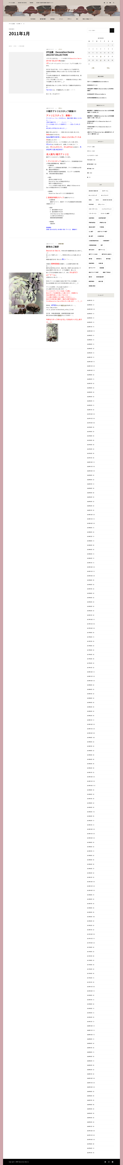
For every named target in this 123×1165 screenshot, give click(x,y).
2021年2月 (89, 453)
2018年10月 (90, 575)
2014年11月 (90, 781)
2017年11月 (90, 623)
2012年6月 (89, 907)
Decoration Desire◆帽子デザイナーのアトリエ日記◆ (61, 10)
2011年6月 (89, 960)
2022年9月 (89, 374)
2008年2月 (89, 1122)
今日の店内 (90, 159)
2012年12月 (90, 881)
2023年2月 (89, 352)
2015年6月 (89, 750)
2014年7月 (89, 798)
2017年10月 (90, 628)
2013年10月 (90, 837)
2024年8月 (89, 313)
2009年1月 (89, 1073)
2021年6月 (89, 435)
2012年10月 (90, 890)
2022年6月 (89, 387)
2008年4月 (89, 1113)
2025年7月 (89, 300)
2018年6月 (89, 593)
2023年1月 (89, 357)
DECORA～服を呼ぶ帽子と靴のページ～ (45, 2)
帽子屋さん (99, 258)
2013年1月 (89, 877)
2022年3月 (89, 400)
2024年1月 (89, 326)
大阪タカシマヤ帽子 (102, 231)
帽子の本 (63, 305)
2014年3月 (89, 816)
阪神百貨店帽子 (100, 276)
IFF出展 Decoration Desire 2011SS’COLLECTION (60, 53)
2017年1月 (89, 667)
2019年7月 (89, 536)
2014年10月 (90, 785)
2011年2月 (89, 977)
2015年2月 (89, 768)
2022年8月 (89, 379)
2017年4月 (89, 654)
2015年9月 (89, 737)
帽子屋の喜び (61, 243)
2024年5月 (89, 317)
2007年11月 (90, 1135)
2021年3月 (89, 449)
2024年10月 (90, 309)
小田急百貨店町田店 (94, 240)
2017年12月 (90, 619)
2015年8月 (89, 741)
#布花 (90, 199)
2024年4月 (89, 322)
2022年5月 (89, 392)
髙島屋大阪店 (92, 285)
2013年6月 (89, 855)
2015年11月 (90, 728)
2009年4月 (89, 1060)
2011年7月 (89, 956)
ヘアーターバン (92, 213)
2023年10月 (90, 331)
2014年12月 (90, 776)
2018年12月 (90, 567)
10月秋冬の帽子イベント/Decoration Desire (98, 121)
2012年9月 (89, 894)
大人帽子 (91, 231)
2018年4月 (89, 601)
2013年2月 (89, 872)
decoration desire (107, 199)
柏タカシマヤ (92, 267)
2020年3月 (89, 501)
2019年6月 (89, 540)
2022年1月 (89, 409)
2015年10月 (90, 733)
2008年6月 (89, 1104)
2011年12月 (90, 934)
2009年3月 (89, 1065)
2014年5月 (89, 807)
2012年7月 (89, 903)
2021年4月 (89, 444)
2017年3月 (89, 658)
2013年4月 (89, 864)
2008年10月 (90, 1087)
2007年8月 (89, 1148)
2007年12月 (90, 1130)
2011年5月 (89, 964)
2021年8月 (89, 431)
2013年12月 (90, 829)
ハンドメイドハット (107, 208)
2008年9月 (89, 1091)
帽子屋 (90, 258)
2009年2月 (89, 1069)
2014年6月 (89, 803)
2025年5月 (89, 304)
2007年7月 (89, 1152)
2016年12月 (90, 671)
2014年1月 (89, 824)
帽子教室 (89, 168)
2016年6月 (89, 698)
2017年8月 (89, 636)
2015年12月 (90, 724)
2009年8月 (89, 1043)
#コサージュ (105, 190)
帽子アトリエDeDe (93, 254)
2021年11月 (90, 418)
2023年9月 (89, 335)
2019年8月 (89, 532)
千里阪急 (102, 227)
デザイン (60, 108)
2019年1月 (89, 562)
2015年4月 (89, 759)
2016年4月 (89, 706)
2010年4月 (89, 1012)
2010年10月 (90, 990)
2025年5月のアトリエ (92, 85)
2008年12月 (90, 1078)
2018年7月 (89, 588)
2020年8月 (89, 479)
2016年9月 (89, 684)
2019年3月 (89, 553)
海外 (88, 172)
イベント (60, 49)
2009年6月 (89, 1052)
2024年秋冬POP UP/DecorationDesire (96, 94)
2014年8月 (89, 794)
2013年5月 (89, 859)
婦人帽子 (91, 236)
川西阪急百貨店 (92, 245)
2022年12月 (90, 361)
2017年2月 (89, 663)
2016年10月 (90, 680)
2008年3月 (89, 1117)
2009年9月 (89, 1039)
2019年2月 (89, 558)
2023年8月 (89, 339)
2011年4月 (89, 969)
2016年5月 (89, 702)
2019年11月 (90, 518)
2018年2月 (89, 610)
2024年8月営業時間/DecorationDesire (96, 97)
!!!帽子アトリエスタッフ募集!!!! (61, 111)
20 (100, 56)
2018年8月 (89, 584)
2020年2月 (89, 505)
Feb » (108, 67)
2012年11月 (90, 886)
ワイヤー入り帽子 (105, 213)
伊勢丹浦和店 (92, 222)
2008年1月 (89, 1126)
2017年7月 (89, 641)
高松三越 (101, 281)
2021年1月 (89, 457)
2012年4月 (89, 916)
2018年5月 (89, 597)
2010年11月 (90, 986)
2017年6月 (89, 645)
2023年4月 (89, 348)
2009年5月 (89, 1056)
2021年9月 (89, 427)
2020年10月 (90, 470)
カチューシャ (101, 204)
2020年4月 (89, 497)
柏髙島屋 (102, 267)
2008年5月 (89, 1108)
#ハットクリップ (93, 195)
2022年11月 (90, 366)
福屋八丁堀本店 (106, 272)
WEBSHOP (31, 2)
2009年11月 (90, 1030)
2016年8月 (89, 689)
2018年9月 (89, 580)
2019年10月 (90, 523)
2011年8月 (89, 951)
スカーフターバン (93, 208)
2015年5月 (89, 754)
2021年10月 (90, 422)
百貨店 (60, 315)
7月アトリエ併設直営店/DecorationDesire (98, 81)
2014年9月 (89, 789)
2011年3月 (89, 973)
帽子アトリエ (102, 249)
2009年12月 (90, 1025)
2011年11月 (90, 938)
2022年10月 (90, 370)
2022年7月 (89, 383)
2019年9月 (89, 527)
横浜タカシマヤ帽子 (94, 272)
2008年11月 (90, 1082)
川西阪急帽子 (106, 240)
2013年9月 (89, 842)
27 (100, 60)
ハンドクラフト (91, 155)
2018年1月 (89, 615)
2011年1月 (89, 982)
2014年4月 (89, 811)
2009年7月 (89, 1047)
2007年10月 (90, 1139)
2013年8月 (89, 846)
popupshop (91, 204)
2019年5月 (89, 545)
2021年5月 (89, 440)
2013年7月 (89, 851)
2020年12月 (90, 462)
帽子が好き (91, 249)
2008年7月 (89, 1100)
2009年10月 (90, 1034)
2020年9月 (89, 475)
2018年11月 (90, 571)
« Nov (93, 67)
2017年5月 (89, 650)
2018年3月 (89, 606)
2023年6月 (89, 344)
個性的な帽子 (92, 227)
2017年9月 (89, 632)
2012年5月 (89, 912)
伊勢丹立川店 (103, 222)
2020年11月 (90, 466)
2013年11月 (90, 833)
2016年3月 (89, 711)
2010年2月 (89, 1017)
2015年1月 (89, 772)
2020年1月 (89, 510)
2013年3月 (89, 868)
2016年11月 (90, 676)
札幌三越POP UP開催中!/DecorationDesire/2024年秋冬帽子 (100, 89)
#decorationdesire (93, 190)
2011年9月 (89, 947)
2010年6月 (89, 1004)
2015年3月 (89, 763)
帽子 (102, 245)
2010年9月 (89, 995)
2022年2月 (89, 405)
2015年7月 (89, 746)
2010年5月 (89, 1008)
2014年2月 (89, 820)
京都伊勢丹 (91, 218)
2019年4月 (89, 549)
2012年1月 (89, 929)
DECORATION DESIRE (22, 2)
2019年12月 (90, 514)
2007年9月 (89, 1143)
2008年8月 (89, 1095)
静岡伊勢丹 (91, 281)
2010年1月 (89, 1021)
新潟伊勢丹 (91, 263)
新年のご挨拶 (52, 246)
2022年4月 (89, 396)
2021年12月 (90, 414)
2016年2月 (89, 715)
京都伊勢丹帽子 (102, 218)
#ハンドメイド (104, 195)
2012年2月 (89, 925)
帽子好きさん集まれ (107, 254)
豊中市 (90, 276)
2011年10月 (90, 942)
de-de (97, 199)
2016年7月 (89, 693)
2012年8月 (89, 899)
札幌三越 (101, 263)
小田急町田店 (101, 236)
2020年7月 (89, 483)
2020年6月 (89, 488)
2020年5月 (89, 492)
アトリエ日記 (12, 2)
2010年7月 (89, 999)
